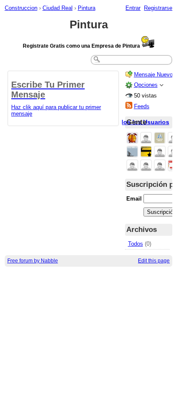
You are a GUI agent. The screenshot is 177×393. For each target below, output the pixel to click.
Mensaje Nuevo (153, 74)
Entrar (132, 8)
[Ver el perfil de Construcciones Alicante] (146, 166)
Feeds (142, 106)
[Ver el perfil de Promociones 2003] (146, 152)
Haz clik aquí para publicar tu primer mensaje (56, 98)
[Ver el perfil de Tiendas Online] (146, 138)
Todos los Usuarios (140, 122)
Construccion (21, 8)
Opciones (146, 85)
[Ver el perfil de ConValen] (132, 166)
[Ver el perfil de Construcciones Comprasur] (160, 138)
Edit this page (154, 261)
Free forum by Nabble (32, 261)
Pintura (86, 8)
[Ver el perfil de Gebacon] (160, 166)
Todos (135, 244)
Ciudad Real (58, 8)
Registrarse (158, 8)
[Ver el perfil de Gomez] (160, 152)
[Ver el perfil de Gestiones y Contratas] (132, 152)
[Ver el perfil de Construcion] (132, 138)
